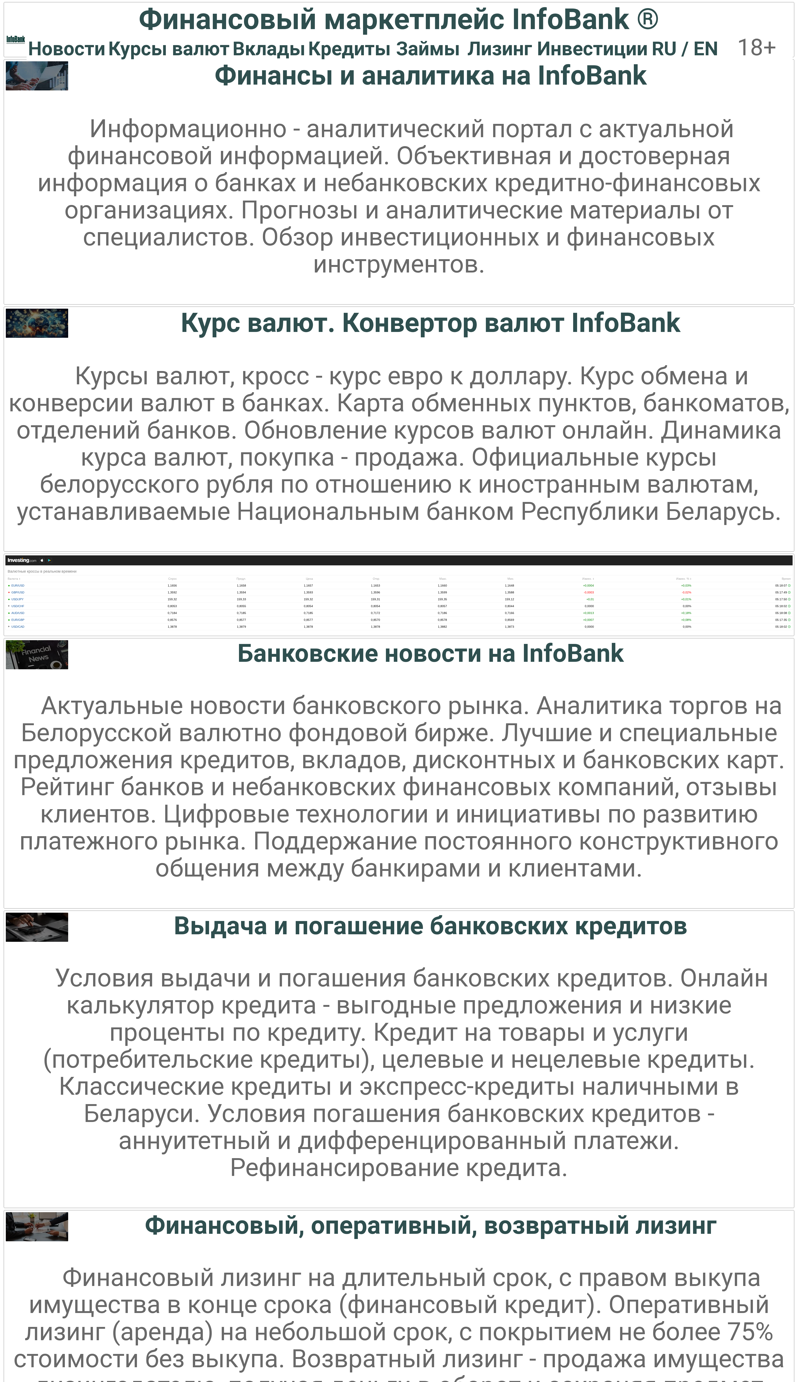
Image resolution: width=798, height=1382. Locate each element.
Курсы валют (169, 48)
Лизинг (499, 48)
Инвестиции (592, 48)
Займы (428, 48)
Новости (66, 48)
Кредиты (349, 48)
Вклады (269, 48)
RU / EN (685, 48)
